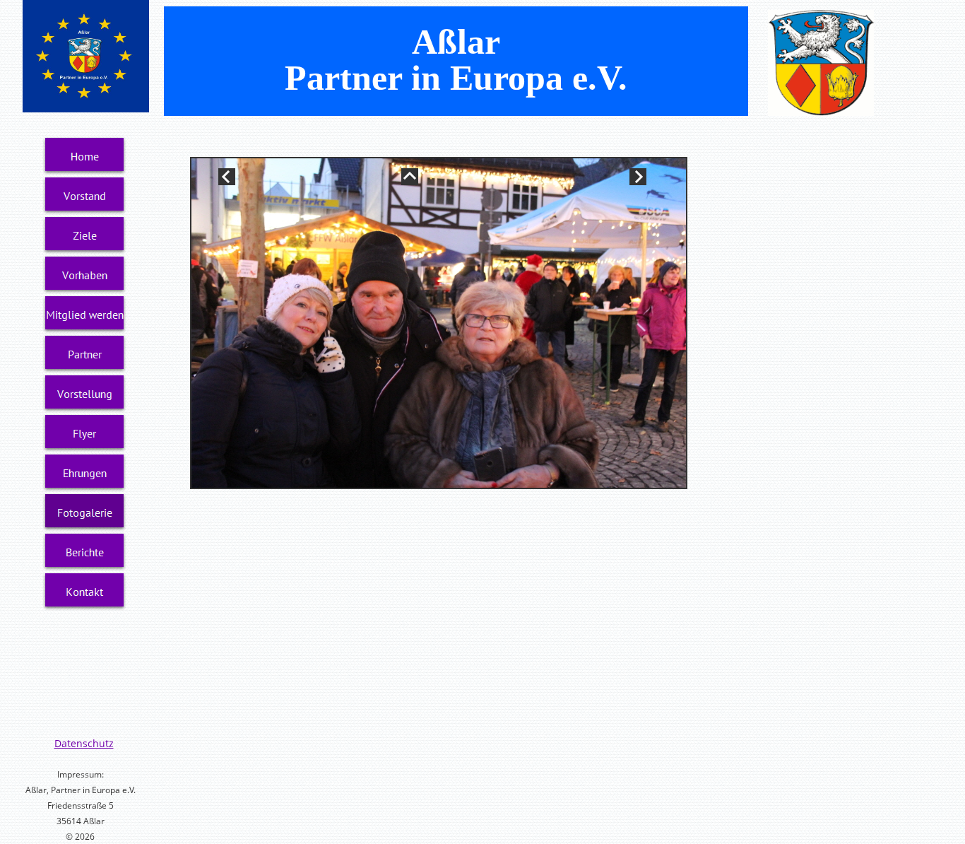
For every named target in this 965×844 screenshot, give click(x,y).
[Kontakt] (84, 591)
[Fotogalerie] (84, 512)
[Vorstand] (84, 196)
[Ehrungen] (84, 473)
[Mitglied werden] (84, 314)
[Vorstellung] (84, 394)
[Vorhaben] (84, 275)
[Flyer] (84, 433)
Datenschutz (84, 743)
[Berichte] (84, 552)
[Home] (84, 156)
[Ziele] (84, 235)
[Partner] (84, 354)
